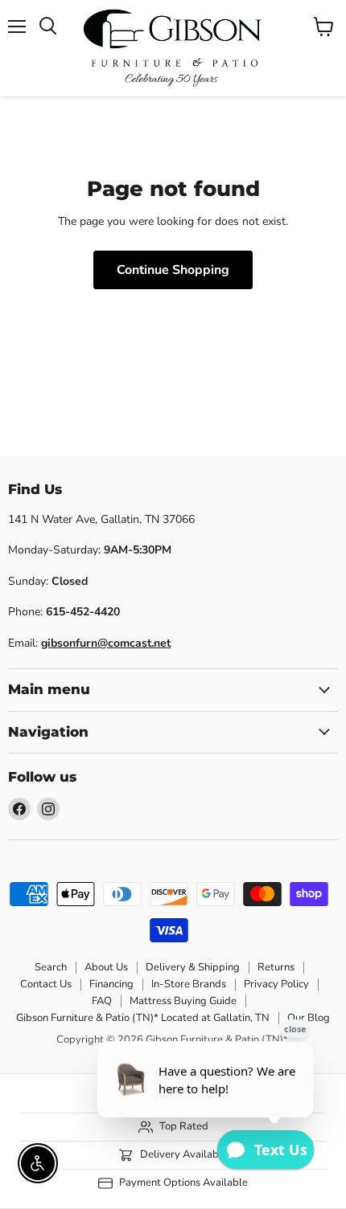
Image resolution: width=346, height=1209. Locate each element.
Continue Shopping (173, 270)
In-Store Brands (188, 984)
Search (51, 967)
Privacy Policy (276, 984)
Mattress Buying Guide (183, 1001)
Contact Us (46, 984)
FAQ (102, 1001)
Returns (276, 967)
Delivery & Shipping (193, 967)
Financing (111, 984)
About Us (106, 967)
